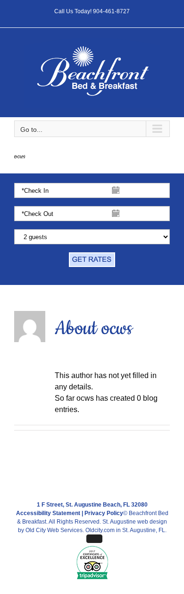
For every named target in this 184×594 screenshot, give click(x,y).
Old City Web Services (54, 530)
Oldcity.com (100, 530)
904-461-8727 (111, 11)
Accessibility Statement (48, 513)
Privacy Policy (103, 513)
